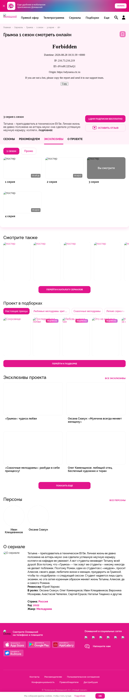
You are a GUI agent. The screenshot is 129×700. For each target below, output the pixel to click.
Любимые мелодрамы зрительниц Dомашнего (51, 311)
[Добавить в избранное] (123, 34)
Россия (43, 601)
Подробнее (79, 696)
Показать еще (64, 485)
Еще (107, 17)
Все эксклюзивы (115, 378)
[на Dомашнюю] (10, 16)
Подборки (92, 17)
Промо (28, 151)
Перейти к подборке (64, 363)
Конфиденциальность (43, 682)
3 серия (8, 116)
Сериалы (75, 17)
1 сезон (19, 116)
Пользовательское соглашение (83, 677)
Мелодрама (44, 609)
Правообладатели (69, 682)
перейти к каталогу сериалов (64, 289)
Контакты (34, 677)
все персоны (118, 500)
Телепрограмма (54, 17)
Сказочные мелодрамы (87, 311)
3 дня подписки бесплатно (105, 119)
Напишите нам (102, 646)
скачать (120, 6)
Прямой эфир (30, 17)
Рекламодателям (53, 677)
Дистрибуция (91, 682)
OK (100, 696)
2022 (36, 605)
